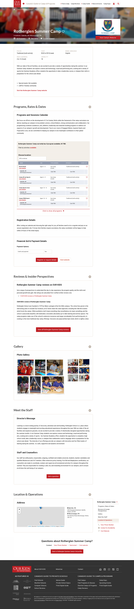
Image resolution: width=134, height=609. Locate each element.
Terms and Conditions (39, 600)
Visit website (65, 260)
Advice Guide (60, 580)
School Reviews (39, 588)
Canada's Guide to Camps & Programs (95, 576)
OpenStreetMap (40, 526)
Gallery (100, 514)
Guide (86, 3)
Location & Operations (105, 520)
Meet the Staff (102, 517)
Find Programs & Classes (86, 583)
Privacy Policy (58, 600)
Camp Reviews (83, 588)
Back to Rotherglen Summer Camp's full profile (67, 551)
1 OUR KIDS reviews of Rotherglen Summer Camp (36, 296)
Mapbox (62, 526)
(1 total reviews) (49, 38)
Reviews (75, 3)
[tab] (53, 107)
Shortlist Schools (40, 583)
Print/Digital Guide (62, 585)
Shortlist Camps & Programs (87, 585)
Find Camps (82, 580)
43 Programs (21, 38)
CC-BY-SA (52, 526)
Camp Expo (103, 580)
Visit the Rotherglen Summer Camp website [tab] (32, 90)
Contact (80, 569)
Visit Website (105, 531)
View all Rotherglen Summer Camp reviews (53, 329)
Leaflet (29, 526)
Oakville (70, 508)
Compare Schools (40, 585)
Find (65, 3)
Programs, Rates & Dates (106, 506)
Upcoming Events (105, 583)
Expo (106, 3)
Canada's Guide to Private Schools (50, 576)
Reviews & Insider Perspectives (104, 510)
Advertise (59, 569)
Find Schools (38, 580)
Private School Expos (63, 583)
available (33, 148)
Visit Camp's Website (108, 38)
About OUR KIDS (40, 569)
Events (97, 3)
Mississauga (72, 514)
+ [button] (19, 509)
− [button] (19, 512)
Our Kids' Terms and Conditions (66, 596)
